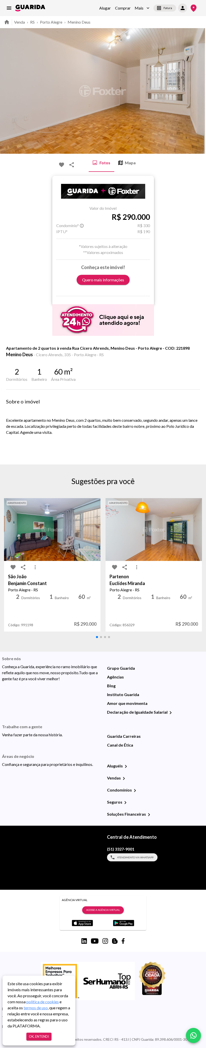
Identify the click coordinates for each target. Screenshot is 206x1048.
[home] (30, 8)
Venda (19, 22)
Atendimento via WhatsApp (135, 857)
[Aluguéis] (126, 766)
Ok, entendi (39, 1036)
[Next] (198, 91)
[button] (142, 8)
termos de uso (36, 1007)
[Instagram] (105, 941)
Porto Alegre (51, 22)
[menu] (9, 8)
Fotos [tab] (104, 162)
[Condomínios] (135, 791)
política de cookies (42, 1001)
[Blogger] (115, 941)
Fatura (168, 8)
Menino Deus (79, 22)
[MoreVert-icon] (35, 567)
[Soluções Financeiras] (149, 815)
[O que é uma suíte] (82, 226)
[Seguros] (125, 803)
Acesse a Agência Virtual (103, 909)
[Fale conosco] (193, 1035)
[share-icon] (72, 165)
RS (32, 22)
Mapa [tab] (130, 162)
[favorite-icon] (62, 165)
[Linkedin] (84, 941)
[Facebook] (123, 941)
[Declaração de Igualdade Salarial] (171, 713)
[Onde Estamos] (193, 8)
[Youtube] (94, 941)
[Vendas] (124, 778)
